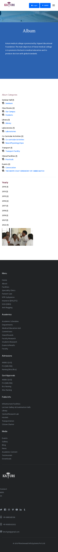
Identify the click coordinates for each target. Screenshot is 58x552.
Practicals (9, 159)
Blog (4, 445)
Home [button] (4, 280)
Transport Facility (13, 151)
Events (4, 438)
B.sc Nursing (6, 386)
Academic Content (9, 452)
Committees (7, 331)
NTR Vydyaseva (8, 297)
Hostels (5, 417)
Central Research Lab (10, 414)
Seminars (9, 103)
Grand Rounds (7, 335)
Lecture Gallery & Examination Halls (16, 407)
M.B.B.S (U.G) (7, 362)
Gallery (5, 441)
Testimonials (7, 455)
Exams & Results (8, 345)
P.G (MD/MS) (7, 366)
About (4, 283)
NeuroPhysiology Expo (15, 143)
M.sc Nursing (7, 390)
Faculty (5, 348)
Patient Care (7, 294)
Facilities (5, 287)
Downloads (6, 458)
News (4, 448)
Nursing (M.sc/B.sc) (9, 369)
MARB (46, 5)
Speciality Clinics (8, 290)
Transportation (8, 421)
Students (9, 115)
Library (8, 123)
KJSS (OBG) (6, 304)
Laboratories (11, 131)
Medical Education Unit (11, 328)
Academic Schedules (10, 321)
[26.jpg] (17, 236)
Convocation (11, 167)
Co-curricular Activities (15, 139)
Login (35, 5)
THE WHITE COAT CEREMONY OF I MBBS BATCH (25, 171)
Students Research (9, 342)
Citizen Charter (8, 424)
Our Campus (10, 111)
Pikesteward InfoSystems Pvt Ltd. (31, 543)
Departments (7, 324)
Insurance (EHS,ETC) (9, 300)
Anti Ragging (7, 307)
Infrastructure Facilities (11, 404)
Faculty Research (9, 338)
